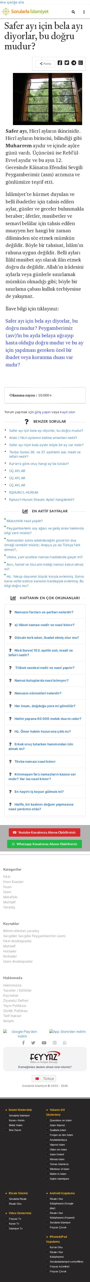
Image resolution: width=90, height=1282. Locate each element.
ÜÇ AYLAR (17, 471)
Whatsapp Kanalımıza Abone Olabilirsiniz (47, 844)
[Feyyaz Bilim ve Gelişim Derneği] (45, 1058)
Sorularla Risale (18, 1198)
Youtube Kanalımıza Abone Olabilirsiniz (47, 832)
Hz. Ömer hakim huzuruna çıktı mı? (43, 731)
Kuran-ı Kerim (16, 1120)
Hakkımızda (12, 985)
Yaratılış (9, 907)
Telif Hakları (12, 1016)
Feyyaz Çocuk (58, 1227)
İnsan (7, 887)
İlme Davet (15, 1130)
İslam (7, 892)
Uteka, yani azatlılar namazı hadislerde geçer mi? (45, 557)
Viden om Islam (58, 1149)
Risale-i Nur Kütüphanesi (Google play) (61, 1203)
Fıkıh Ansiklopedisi (17, 941)
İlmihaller (10, 956)
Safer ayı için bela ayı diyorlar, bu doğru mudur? (46, 430)
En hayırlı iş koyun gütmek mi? (39, 792)
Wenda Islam (57, 1159)
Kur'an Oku (56, 1247)
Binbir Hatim (15, 1125)
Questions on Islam (61, 1120)
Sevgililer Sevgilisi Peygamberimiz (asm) (34, 936)
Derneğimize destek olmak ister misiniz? (45, 1067)
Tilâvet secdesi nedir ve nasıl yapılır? (45, 668)
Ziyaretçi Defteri (15, 1000)
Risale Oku (15, 1203)
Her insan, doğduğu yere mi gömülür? (45, 706)
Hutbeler (9, 951)
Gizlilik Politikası (15, 1011)
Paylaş (47, 63)
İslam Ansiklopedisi (17, 961)
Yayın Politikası (14, 1006)
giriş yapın (43, 412)
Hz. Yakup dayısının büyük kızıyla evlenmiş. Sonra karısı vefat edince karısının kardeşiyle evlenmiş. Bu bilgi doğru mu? (44, 581)
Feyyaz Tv (15, 1218)
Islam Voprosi (57, 1125)
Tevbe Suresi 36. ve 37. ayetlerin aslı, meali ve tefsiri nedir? (45, 454)
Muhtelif (9, 902)
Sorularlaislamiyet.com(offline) (66, 1261)
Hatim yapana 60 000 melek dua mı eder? (48, 719)
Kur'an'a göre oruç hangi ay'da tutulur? (39, 464)
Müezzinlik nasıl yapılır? (25, 521)
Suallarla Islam (58, 1130)
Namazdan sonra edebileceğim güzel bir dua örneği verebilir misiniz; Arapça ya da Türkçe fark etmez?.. (42, 544)
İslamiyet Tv (16, 1228)
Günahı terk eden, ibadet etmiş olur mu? (47, 637)
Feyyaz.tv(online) (59, 1266)
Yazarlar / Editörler (17, 990)
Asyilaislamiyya (58, 1139)
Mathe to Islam (58, 1173)
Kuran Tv (14, 1223)
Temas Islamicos (59, 1164)
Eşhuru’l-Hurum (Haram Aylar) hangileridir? (42, 499)
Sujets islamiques (59, 1178)
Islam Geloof (57, 1154)
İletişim (8, 1021)
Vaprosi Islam (57, 1144)
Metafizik (10, 897)
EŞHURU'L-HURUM (23, 492)
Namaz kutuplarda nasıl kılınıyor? (42, 680)
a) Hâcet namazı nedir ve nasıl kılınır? (45, 625)
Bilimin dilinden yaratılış (21, 931)
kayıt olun (67, 412)
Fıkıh (6, 877)
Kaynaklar (11, 995)
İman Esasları (13, 882)
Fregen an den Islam (61, 1135)
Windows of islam (59, 1169)
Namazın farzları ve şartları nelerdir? (44, 612)
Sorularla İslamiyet (19, 1115)
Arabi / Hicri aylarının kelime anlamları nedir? (43, 438)
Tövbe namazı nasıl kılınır (35, 761)
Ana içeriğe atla (12, 2)
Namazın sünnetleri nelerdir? (38, 693)
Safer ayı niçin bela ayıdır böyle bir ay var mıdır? (46, 445)
